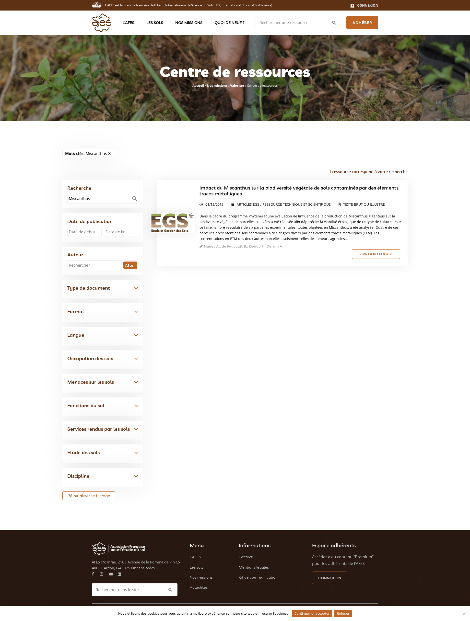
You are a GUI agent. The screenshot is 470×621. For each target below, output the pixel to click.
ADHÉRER (362, 22)
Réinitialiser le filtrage (89, 496)
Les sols (154, 22)
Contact (246, 556)
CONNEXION (329, 577)
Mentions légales (254, 567)
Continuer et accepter (311, 613)
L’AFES (128, 22)
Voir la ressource (376, 254)
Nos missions (188, 22)
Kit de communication (258, 577)
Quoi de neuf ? (230, 22)
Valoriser (237, 85)
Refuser (343, 613)
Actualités (199, 587)
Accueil (198, 85)
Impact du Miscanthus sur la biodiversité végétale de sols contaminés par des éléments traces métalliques (299, 191)
